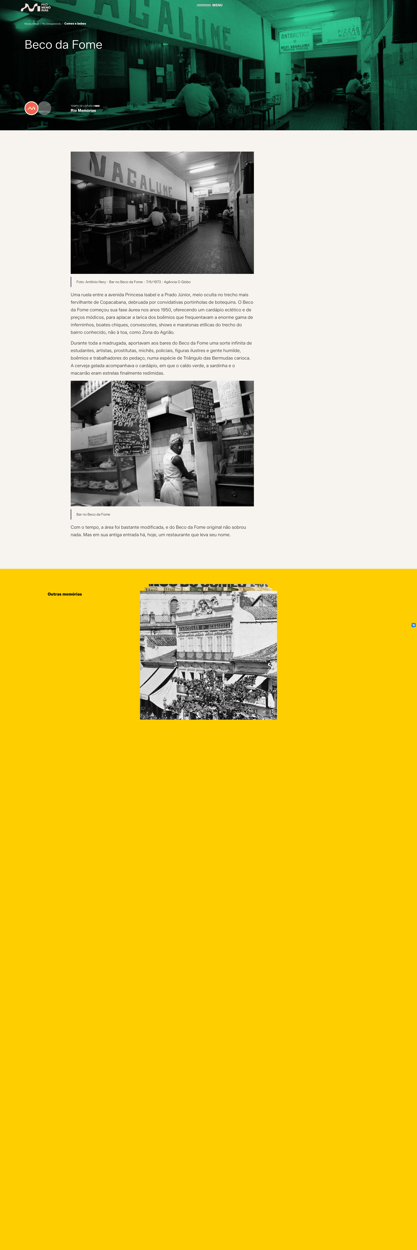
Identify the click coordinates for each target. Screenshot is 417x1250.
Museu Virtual (32, 23)
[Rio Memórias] (35, 7)
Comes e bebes (75, 23)
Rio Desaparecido (51, 23)
